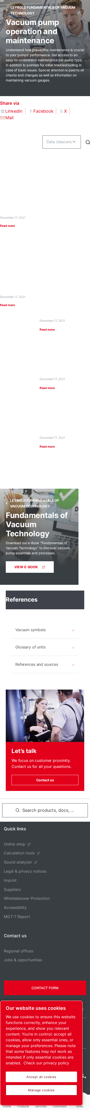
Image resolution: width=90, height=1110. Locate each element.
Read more (7, 226)
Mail (9, 117)
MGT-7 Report (17, 916)
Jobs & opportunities (23, 959)
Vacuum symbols (30, 629)
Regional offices (18, 951)
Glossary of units (30, 647)
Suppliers (12, 889)
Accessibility (15, 907)
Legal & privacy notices (25, 871)
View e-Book (26, 567)
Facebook (43, 111)
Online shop (14, 844)
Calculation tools (19, 853)
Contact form (45, 988)
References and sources (36, 664)
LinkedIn (14, 111)
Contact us (45, 780)
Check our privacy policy (46, 1063)
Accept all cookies (41, 1077)
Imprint (10, 880)
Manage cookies (41, 1090)
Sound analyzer (18, 862)
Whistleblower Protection (27, 898)
